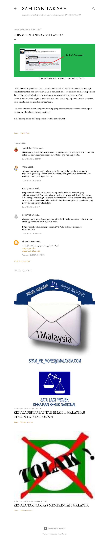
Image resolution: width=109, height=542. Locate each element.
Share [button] (16, 133)
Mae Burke (62, 534)
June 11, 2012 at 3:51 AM (31, 159)
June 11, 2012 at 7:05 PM (32, 233)
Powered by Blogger (56, 528)
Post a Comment (22, 261)
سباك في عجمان (29, 248)
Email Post (24, 133)
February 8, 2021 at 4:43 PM (33, 255)
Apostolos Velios (30, 148)
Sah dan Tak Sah (44, 8)
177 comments (26, 510)
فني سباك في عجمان (31, 251)
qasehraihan (28, 215)
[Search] (93, 8)
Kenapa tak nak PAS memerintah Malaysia (51, 505)
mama (25, 167)
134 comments (26, 422)
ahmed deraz (28, 241)
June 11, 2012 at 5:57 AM (31, 180)
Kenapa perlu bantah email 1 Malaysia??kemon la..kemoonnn (49, 414)
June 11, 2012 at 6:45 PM (31, 207)
